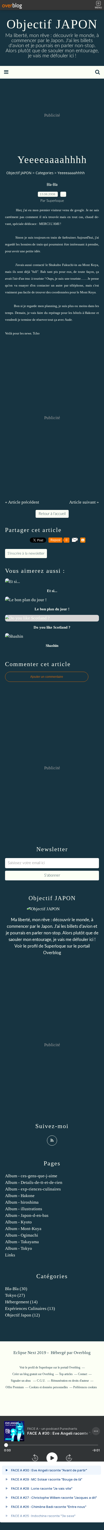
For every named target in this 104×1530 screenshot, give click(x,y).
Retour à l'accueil (52, 514)
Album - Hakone (20, 1195)
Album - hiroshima (22, 1202)
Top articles (66, 1374)
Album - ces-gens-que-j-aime (31, 1175)
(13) (30, 1308)
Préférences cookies (85, 1387)
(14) (21, 1302)
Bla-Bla (52, 185)
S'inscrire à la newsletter (26, 553)
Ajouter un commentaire (46, 677)
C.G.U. (41, 1380)
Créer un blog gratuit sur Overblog (33, 1374)
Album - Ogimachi (21, 1235)
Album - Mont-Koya (23, 1228)
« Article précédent (22, 502)
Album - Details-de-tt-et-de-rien (33, 1182)
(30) (16, 1288)
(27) (15, 1295)
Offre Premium (15, 1387)
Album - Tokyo (18, 1248)
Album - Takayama (22, 1241)
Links (10, 1255)
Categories (45, 172)
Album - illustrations (23, 1208)
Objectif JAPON (52, 24)
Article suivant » (84, 502)
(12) (22, 1315)
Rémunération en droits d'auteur (70, 1380)
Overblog (82, 1352)
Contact (82, 1374)
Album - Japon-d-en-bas (26, 1215)
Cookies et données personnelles (48, 1387)
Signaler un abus (21, 1380)
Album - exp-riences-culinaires (33, 1189)
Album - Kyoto (18, 1222)
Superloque (55, 946)
